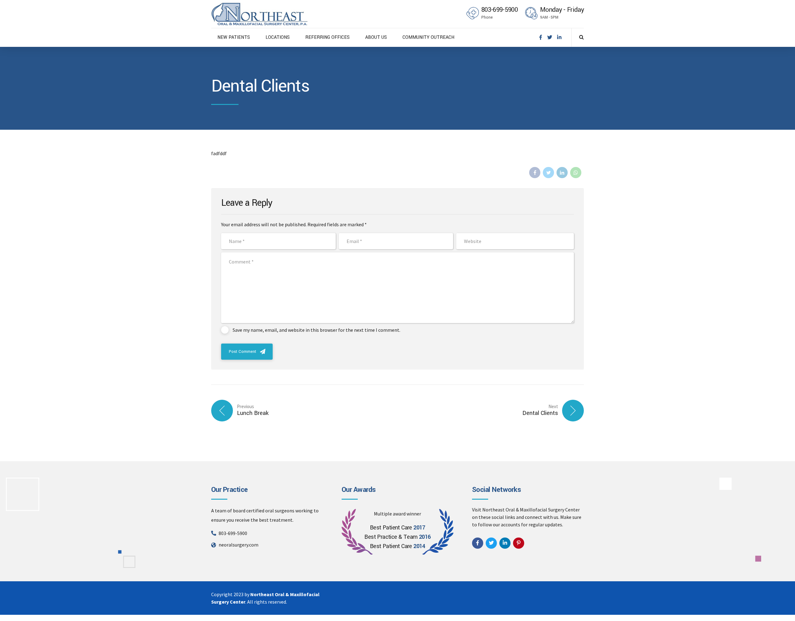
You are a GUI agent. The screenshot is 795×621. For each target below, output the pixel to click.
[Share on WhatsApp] (575, 172)
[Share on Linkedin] (562, 172)
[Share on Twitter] (548, 172)
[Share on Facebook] (534, 172)
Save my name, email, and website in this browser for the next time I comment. (316, 330)
